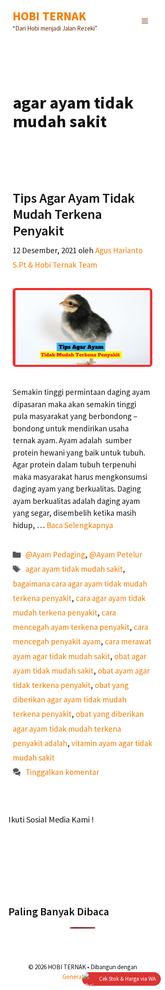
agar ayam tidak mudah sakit (74, 569)
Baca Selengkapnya (80, 525)
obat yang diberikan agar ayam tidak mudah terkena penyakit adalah (78, 728)
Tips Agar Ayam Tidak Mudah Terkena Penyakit (74, 214)
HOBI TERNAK (49, 16)
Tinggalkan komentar (62, 772)
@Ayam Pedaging (55, 554)
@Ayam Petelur (115, 554)
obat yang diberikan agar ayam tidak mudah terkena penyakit (71, 699)
